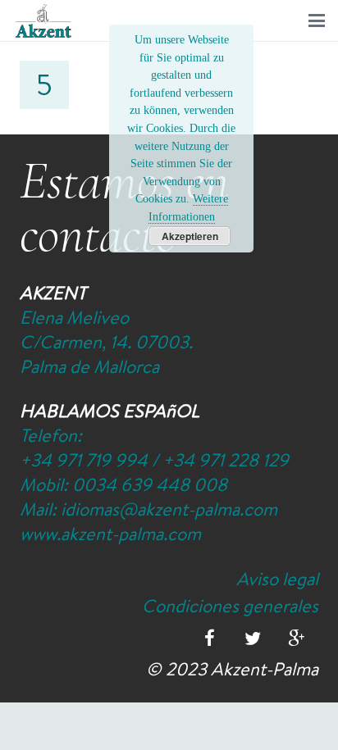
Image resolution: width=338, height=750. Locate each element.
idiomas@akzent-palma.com (169, 509)
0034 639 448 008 (149, 484)
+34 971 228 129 (225, 460)
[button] (317, 20)
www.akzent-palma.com (110, 533)
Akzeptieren (190, 236)
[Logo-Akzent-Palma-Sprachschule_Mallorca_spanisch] (43, 20)
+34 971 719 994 (84, 460)
